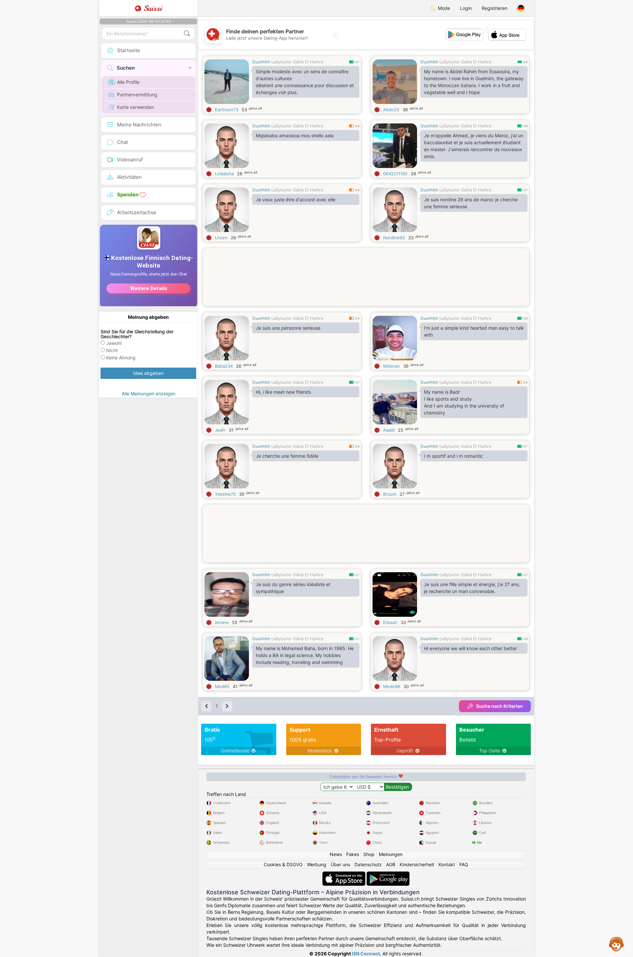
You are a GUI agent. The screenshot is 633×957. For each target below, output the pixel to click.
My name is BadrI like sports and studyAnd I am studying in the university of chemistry (464, 402)
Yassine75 (225, 494)
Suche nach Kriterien (499, 706)
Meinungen (391, 854)
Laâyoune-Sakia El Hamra (297, 61)
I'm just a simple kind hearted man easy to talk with (474, 331)
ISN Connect (366, 953)
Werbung (316, 864)
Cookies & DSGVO (283, 864)
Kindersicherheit (417, 864)
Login (466, 8)
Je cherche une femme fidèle (287, 456)
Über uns (340, 864)
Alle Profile (128, 82)
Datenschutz (368, 864)
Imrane (222, 622)
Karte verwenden (135, 107)
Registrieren (494, 8)
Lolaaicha (224, 173)
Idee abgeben (148, 373)
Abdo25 (391, 109)
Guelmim (261, 61)
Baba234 (224, 366)
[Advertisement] (366, 285)
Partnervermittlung (137, 94)
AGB (390, 864)
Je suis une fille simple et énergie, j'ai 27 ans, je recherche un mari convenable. (472, 587)
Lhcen (221, 237)
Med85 (222, 686)
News (336, 854)
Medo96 (391, 686)
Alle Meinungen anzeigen (148, 393)
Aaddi (389, 430)
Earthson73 (226, 109)
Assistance (616, 944)
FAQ (463, 864)
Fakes (352, 854)
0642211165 (395, 173)
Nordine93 (394, 237)
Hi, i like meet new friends (283, 392)
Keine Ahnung (121, 357)
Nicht (112, 350)
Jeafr (220, 430)
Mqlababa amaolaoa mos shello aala (295, 135)
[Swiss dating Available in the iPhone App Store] (344, 874)
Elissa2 (390, 622)
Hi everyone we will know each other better (470, 648)
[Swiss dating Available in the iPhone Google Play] (388, 874)
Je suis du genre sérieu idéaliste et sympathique (293, 587)
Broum (389, 494)
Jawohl (113, 343)
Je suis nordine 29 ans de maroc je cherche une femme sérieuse (471, 203)
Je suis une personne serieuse (288, 328)
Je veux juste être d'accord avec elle (295, 199)
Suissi (151, 8)
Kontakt (446, 864)
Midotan (391, 366)
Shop (369, 854)
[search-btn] (187, 33)
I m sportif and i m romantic (453, 456)
